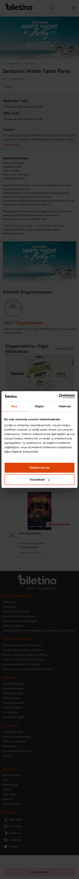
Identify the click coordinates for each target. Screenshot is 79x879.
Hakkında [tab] (65, 406)
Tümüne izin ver (39, 467)
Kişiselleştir (37, 479)
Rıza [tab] (14, 406)
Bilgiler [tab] (39, 406)
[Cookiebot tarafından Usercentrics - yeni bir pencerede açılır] (59, 396)
